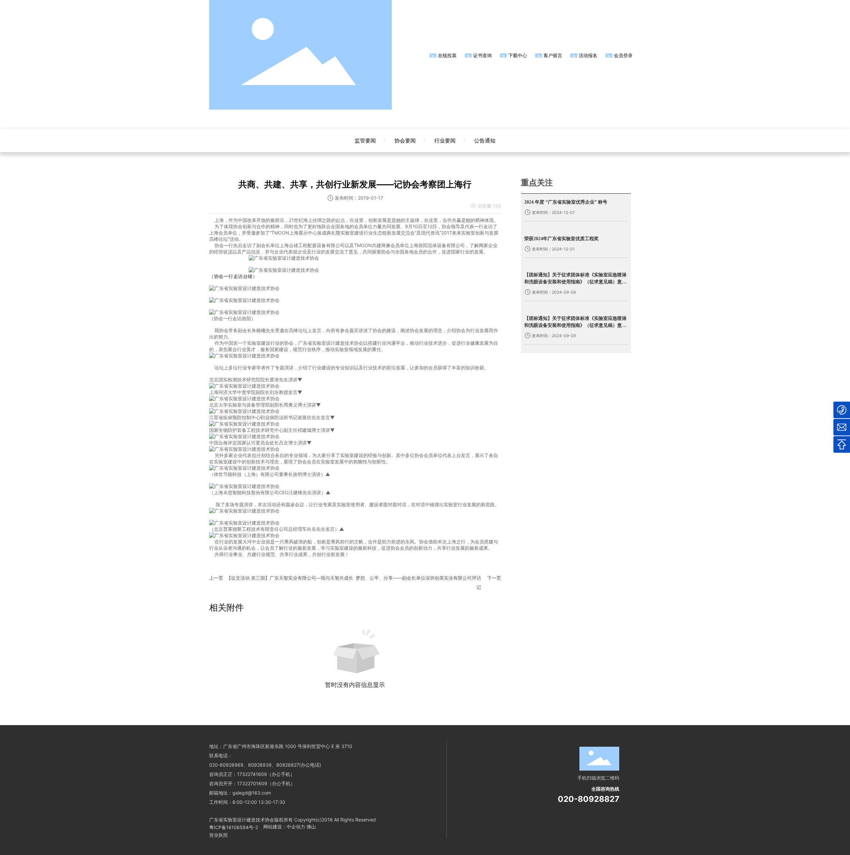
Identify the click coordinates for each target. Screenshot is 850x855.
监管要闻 (365, 140)
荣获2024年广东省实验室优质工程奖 (561, 238)
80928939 (260, 765)
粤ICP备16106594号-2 (233, 827)
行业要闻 (445, 140)
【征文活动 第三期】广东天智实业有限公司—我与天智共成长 (289, 578)
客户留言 (553, 55)
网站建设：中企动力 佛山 (289, 826)
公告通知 (484, 140)
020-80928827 (588, 799)
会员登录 (623, 55)
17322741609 (252, 774)
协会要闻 (405, 140)
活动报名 (588, 55)
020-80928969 (226, 765)
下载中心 (517, 55)
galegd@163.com (251, 793)
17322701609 (252, 783)
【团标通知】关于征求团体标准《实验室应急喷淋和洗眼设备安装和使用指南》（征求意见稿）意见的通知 (575, 281)
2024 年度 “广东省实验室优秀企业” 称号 (565, 202)
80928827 (287, 765)
